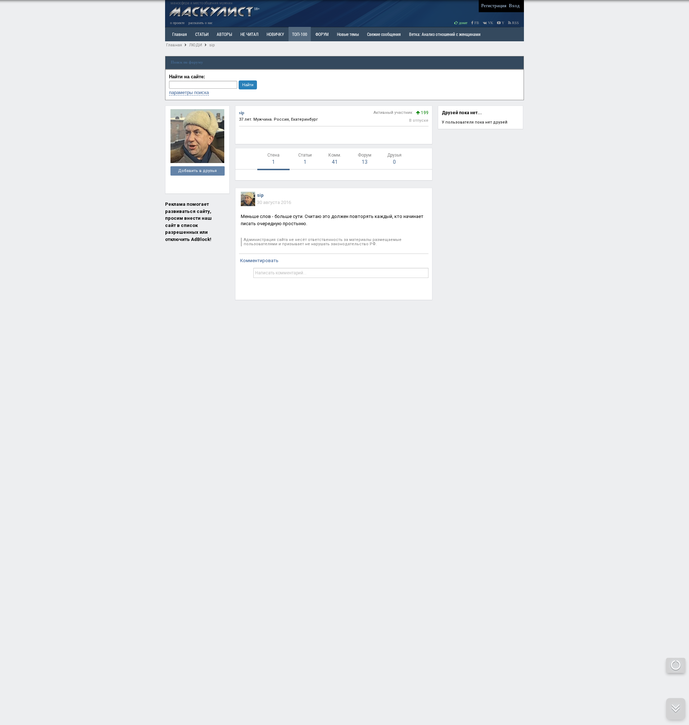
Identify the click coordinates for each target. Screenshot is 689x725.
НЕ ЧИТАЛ (249, 34)
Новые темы (348, 34)
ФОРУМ (322, 34)
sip (212, 45)
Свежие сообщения (384, 34)
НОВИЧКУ (275, 34)
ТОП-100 (299, 34)
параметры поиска (189, 92)
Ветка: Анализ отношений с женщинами (445, 34)
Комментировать (259, 260)
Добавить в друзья (197, 170)
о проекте (177, 23)
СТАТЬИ (201, 34)
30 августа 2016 (274, 202)
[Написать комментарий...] (340, 273)
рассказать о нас (200, 23)
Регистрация (493, 5)
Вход (514, 5)
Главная (174, 45)
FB (476, 23)
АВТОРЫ (224, 34)
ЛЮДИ (195, 45)
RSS (515, 23)
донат (462, 23)
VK (490, 23)
